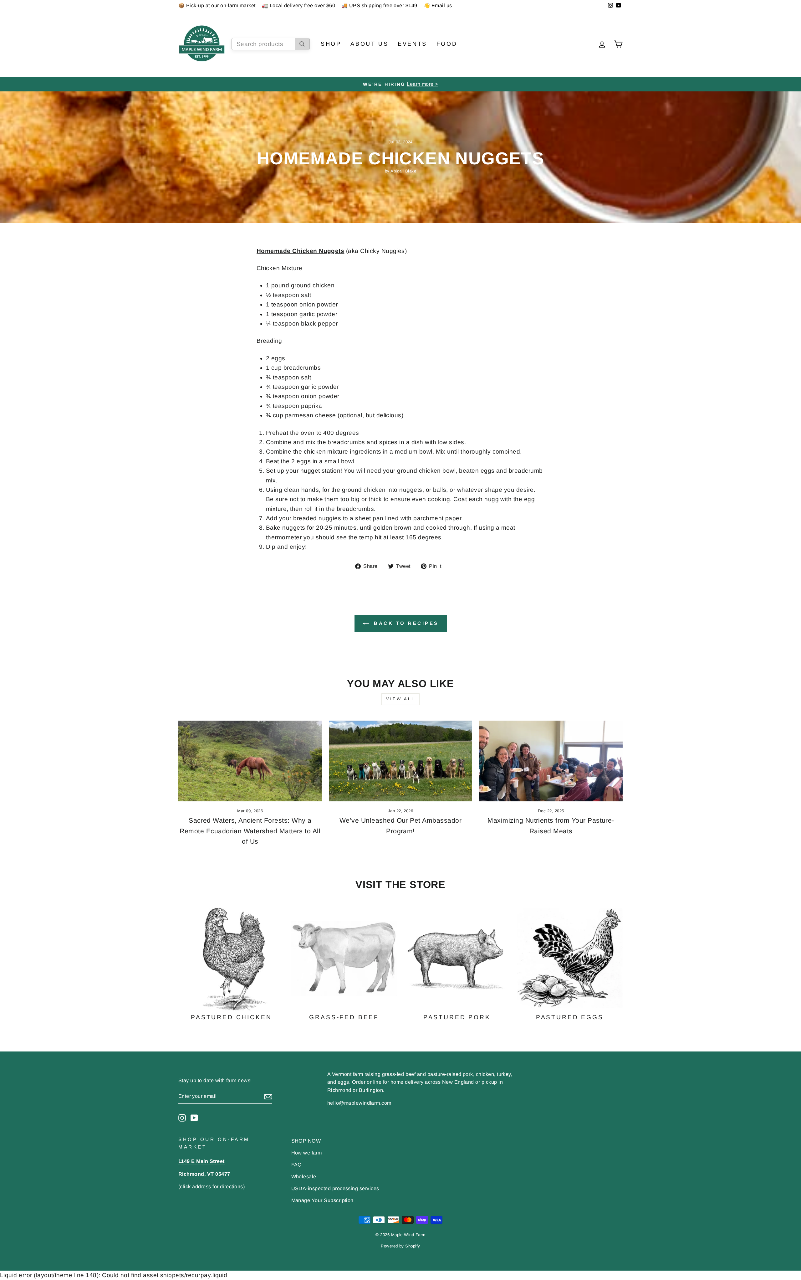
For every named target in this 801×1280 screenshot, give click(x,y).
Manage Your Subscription (322, 1200)
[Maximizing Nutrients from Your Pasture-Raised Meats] (551, 761)
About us (369, 44)
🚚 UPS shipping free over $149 (379, 5)
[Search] (302, 44)
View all (400, 699)
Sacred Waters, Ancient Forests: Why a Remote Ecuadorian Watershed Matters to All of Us (250, 831)
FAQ (296, 1164)
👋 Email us (438, 5)
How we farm (306, 1152)
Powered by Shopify (400, 1246)
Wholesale (303, 1176)
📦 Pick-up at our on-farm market (217, 5)
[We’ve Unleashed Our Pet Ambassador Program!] (400, 761)
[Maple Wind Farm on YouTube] (194, 1117)
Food (446, 44)
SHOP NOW (306, 1141)
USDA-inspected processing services (335, 1188)
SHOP (331, 44)
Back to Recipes (405, 623)
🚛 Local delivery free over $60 (298, 5)
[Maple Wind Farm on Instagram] (182, 1117)
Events (412, 44)
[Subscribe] (268, 1096)
